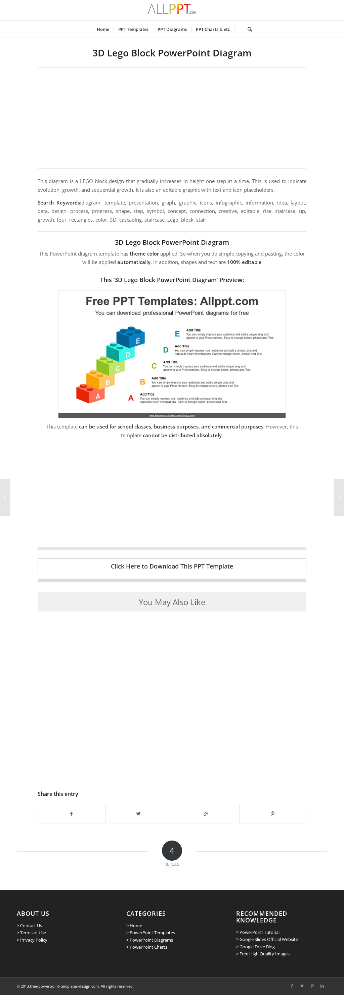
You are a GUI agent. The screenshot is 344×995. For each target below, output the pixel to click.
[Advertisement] (172, 118)
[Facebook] (292, 986)
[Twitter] (302, 986)
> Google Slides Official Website (267, 939)
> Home (134, 925)
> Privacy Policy (32, 940)
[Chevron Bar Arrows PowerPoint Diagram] (339, 497)
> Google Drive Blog (255, 947)
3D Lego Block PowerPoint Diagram (172, 52)
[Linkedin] (322, 986)
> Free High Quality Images (263, 954)
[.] (238, 29)
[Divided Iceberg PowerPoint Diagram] (5, 497)
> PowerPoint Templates (150, 933)
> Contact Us (29, 925)
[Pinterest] (312, 986)
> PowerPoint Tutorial (258, 932)
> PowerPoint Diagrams (149, 940)
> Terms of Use (31, 933)
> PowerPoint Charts (146, 947)
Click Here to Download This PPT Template (172, 566)
